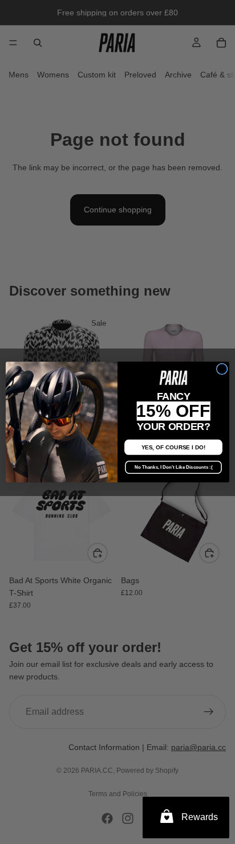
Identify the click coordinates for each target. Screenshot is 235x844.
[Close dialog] (222, 369)
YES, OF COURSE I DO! (173, 447)
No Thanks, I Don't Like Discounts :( (174, 467)
